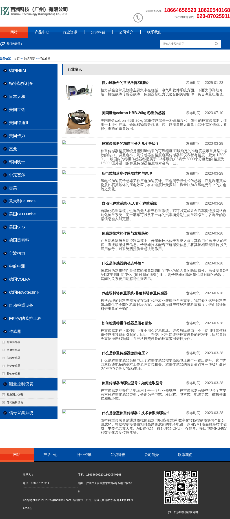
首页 (17, 58)
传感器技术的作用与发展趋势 (125, 233)
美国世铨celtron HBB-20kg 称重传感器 (133, 113)
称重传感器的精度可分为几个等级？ (130, 143)
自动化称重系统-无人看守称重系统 (129, 203)
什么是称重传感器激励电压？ (125, 353)
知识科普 (98, 32)
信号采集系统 (21, 413)
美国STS (17, 227)
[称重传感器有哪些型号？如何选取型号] (79, 383)
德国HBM (17, 70)
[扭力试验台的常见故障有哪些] (79, 102)
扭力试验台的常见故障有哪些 (125, 83)
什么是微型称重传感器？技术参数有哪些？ (136, 413)
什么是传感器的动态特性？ (123, 263)
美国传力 (17, 135)
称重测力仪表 (15, 394)
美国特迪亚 (19, 122)
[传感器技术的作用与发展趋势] (79, 233)
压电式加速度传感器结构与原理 (127, 173)
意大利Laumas (22, 201)
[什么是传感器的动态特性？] (79, 263)
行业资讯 (70, 32)
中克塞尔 (17, 175)
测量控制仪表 (21, 384)
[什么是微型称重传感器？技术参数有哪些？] (79, 413)
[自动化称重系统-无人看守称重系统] (79, 203)
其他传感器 (13, 373)
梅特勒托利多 (21, 83)
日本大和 (17, 96)
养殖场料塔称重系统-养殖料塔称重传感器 (135, 293)
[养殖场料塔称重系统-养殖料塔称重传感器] (79, 293)
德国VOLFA (19, 279)
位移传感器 (13, 357)
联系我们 (154, 32)
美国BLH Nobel (23, 214)
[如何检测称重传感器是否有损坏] (79, 323)
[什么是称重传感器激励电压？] (79, 353)
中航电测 (17, 266)
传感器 (15, 331)
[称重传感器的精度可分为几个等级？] (79, 143)
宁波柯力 (17, 253)
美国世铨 (17, 109)
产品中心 (42, 32)
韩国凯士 (17, 162)
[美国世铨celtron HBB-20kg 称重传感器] (79, 133)
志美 (13, 188)
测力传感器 (13, 350)
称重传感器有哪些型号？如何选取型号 (132, 383)
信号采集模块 (15, 402)
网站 (14, 32)
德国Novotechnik (24, 292)
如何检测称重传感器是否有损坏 (127, 323)
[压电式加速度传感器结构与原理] (79, 173)
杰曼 (13, 149)
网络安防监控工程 (25, 318)
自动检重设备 (21, 305)
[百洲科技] (34, 14)
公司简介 (126, 32)
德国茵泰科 (19, 240)
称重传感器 (13, 342)
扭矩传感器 (13, 365)
